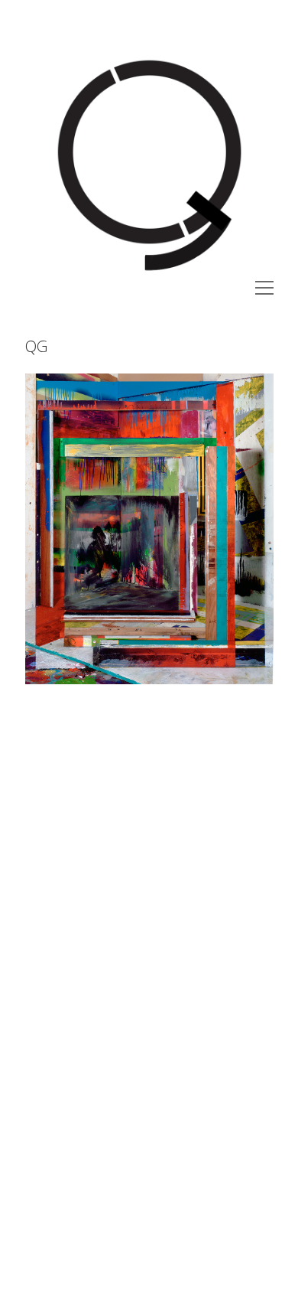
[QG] (149, 271)
